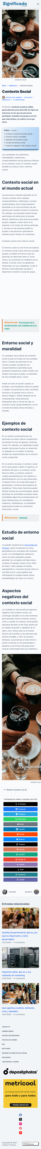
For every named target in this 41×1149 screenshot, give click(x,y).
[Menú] (38, 4)
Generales (6, 100)
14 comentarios (19, 942)
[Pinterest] (20, 1128)
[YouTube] (20, 1132)
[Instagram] (20, 1124)
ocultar (14, 130)
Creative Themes (9, 1145)
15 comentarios (19, 978)
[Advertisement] (20, 297)
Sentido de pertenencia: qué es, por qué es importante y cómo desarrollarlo (20, 936)
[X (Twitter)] (20, 1119)
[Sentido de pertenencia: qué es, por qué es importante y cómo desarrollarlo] (20, 918)
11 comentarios (19, 100)
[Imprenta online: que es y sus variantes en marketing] (20, 957)
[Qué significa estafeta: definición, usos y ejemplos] (20, 993)
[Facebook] (20, 1115)
